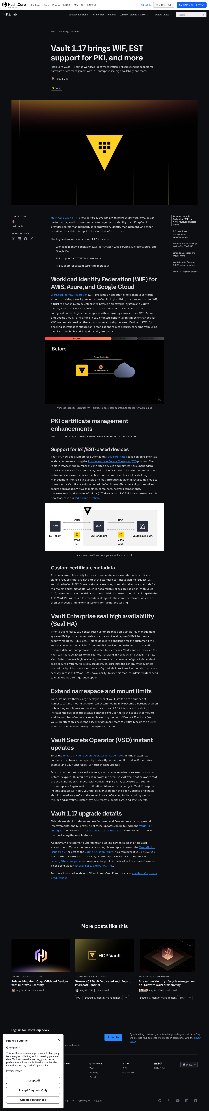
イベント (126, 1067)
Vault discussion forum (99, 852)
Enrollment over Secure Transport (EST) (112, 461)
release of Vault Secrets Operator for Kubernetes (93, 755)
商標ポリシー (84, 1100)
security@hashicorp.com (66, 861)
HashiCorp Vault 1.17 (64, 217)
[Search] (203, 14)
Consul (93, 1077)
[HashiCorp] (14, 5)
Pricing (56, 4)
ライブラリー (128, 1072)
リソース (78, 4)
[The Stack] (9, 14)
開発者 (66, 4)
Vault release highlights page (103, 830)
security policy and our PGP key (94, 865)
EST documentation (87, 498)
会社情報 (91, 4)
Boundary (94, 1072)
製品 (46, 4)
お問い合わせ (160, 1067)
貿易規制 (98, 1100)
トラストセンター (66, 1100)
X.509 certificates (116, 456)
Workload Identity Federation (69, 294)
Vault (92, 1067)
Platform (35, 4)
